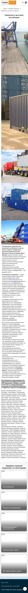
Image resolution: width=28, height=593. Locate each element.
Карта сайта (4, 582)
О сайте (5, 8)
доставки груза (15, 281)
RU (23, 2)
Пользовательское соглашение (10, 586)
